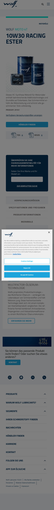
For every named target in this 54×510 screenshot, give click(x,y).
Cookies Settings (27, 261)
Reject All (27, 268)
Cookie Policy (17, 254)
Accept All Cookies (27, 275)
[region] (27, 255)
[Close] (49, 232)
